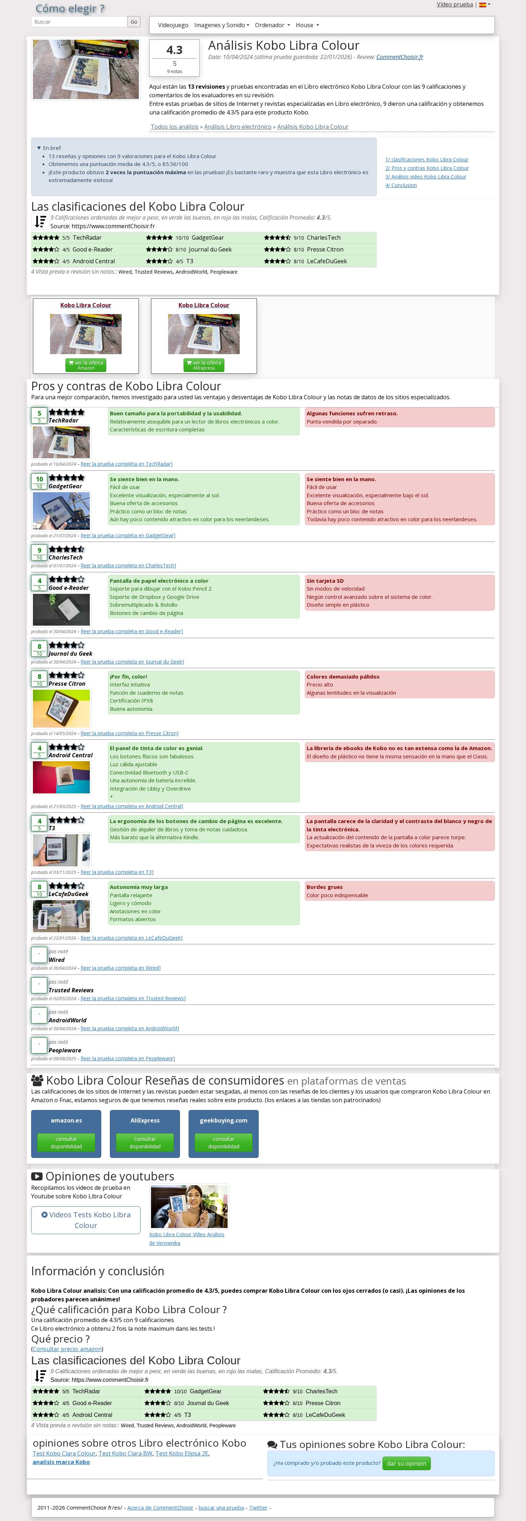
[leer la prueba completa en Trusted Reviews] (133, 998)
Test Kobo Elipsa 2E (181, 1453)
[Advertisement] (440, 244)
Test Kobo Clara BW (125, 1453)
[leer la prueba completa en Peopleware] (128, 1058)
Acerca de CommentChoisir (160, 1507)
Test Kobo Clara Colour (64, 1453)
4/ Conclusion (401, 185)
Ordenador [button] (270, 25)
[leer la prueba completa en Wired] (121, 967)
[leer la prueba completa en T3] (117, 872)
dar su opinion (406, 1463)
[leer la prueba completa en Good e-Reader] (132, 631)
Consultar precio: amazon (67, 1349)
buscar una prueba (221, 1507)
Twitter (258, 1507)
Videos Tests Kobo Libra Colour (89, 1220)
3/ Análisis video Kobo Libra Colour (425, 176)
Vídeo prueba (455, 4)
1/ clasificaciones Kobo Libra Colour (426, 159)
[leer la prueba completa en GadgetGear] (128, 535)
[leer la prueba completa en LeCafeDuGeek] (131, 937)
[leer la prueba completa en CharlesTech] (128, 565)
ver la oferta (88, 365)
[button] (485, 4)
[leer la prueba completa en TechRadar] (126, 463)
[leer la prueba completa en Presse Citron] (130, 733)
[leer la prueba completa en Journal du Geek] (132, 661)
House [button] (305, 25)
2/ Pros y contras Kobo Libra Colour (427, 168)
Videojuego (173, 25)
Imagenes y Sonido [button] (219, 25)
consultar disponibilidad (66, 1142)
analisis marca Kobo (61, 1462)
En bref (52, 147)
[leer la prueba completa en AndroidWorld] (130, 1028)
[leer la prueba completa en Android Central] (132, 806)
